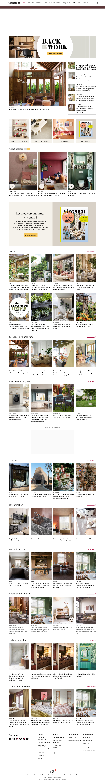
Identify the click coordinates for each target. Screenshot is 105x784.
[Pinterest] (24, 739)
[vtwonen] (14, 3)
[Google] (10, 739)
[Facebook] (13, 739)
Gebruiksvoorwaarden (58, 774)
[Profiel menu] (97, 3)
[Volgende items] (28, 149)
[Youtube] (20, 739)
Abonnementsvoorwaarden (71, 774)
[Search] (101, 3)
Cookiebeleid (30, 774)
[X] (27, 739)
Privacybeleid (37, 774)
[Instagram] (17, 739)
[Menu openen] (4, 3)
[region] (52, 175)
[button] (47, 774)
